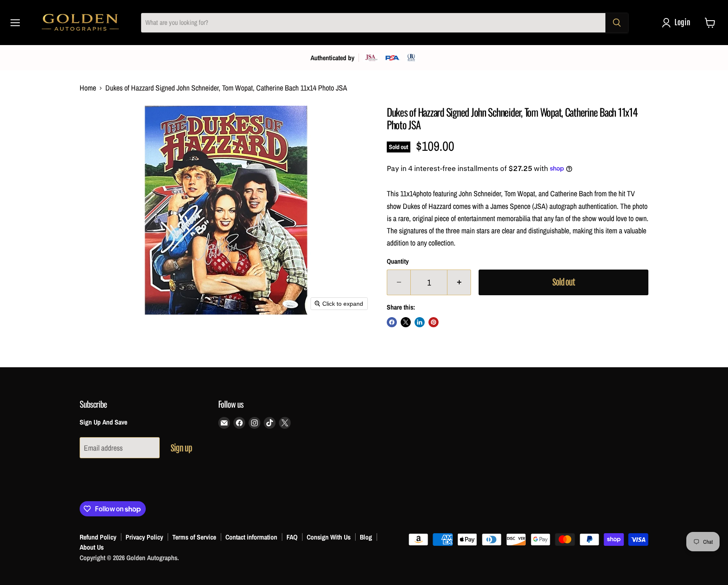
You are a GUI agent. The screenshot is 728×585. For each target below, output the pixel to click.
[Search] (616, 22)
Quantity (398, 261)
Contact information (251, 537)
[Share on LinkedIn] (420, 322)
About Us (92, 547)
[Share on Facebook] (392, 322)
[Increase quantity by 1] (459, 282)
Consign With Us (329, 537)
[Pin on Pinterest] (433, 322)
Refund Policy (98, 537)
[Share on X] (406, 322)
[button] (678, 23)
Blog (366, 537)
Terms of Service (194, 537)
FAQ (291, 537)
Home (88, 88)
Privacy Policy (144, 537)
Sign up (181, 448)
